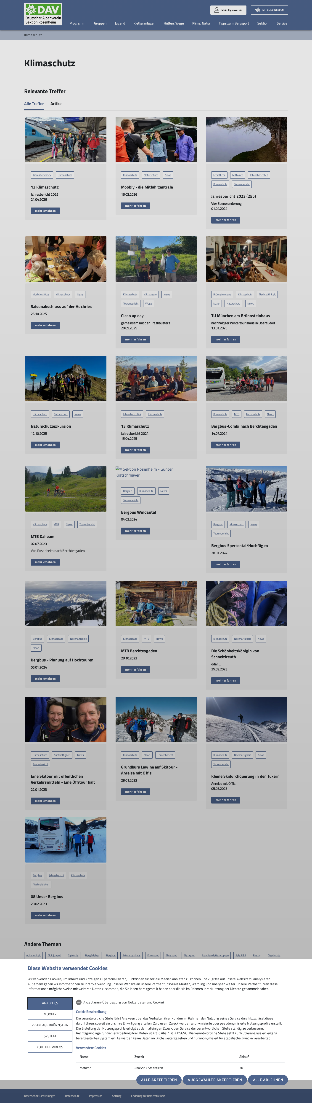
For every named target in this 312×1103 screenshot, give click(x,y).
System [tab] (50, 1036)
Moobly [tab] (50, 1014)
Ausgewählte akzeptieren (215, 1080)
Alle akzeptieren (159, 1080)
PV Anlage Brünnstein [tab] (50, 1025)
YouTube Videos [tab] (50, 1047)
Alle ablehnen (268, 1080)
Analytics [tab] (50, 1003)
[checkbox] (180, 1002)
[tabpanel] (180, 1035)
